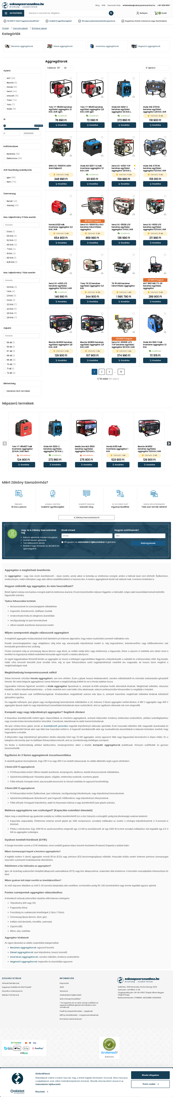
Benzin (12, 201)
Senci (12, 91)
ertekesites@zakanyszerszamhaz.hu (139, 5)
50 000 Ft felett (14, 21)
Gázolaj (13, 205)
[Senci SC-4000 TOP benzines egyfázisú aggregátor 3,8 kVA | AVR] (124, 147)
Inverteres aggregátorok (24, 956)
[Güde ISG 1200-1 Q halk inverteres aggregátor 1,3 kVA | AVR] (92, 147)
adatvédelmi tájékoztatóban (91, 542)
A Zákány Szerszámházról (86, 517)
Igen (11, 177)
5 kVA (11, 231)
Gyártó (7, 70)
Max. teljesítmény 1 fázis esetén (19, 272)
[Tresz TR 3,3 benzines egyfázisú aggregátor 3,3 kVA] (92, 265)
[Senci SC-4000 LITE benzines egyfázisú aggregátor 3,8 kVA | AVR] (61, 265)
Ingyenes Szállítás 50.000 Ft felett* (16, 987)
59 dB (11, 346)
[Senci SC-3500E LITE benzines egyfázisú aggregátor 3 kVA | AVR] (124, 206)
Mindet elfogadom (150, 1075)
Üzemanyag (10, 193)
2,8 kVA (12, 317)
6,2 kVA (12, 240)
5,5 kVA (12, 236)
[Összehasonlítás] (70, 96)
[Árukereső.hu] (109, 1044)
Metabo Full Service (10, 995)
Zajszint (7, 328)
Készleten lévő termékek (18, 391)
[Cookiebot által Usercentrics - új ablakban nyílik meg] (17, 1092)
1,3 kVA (11, 295)
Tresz (12, 100)
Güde (11, 109)
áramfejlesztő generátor (56, 726)
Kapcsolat (64, 983)
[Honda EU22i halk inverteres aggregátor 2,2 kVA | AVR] (61, 206)
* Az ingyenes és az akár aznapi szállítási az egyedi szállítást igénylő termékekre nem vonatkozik (79, 1005)
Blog (97, 5)
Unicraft (13, 95)
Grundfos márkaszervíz (12, 991)
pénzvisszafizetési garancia (102, 21)
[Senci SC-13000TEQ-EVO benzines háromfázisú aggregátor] (92, 206)
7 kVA (11, 249)
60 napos (86, 21)
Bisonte (12, 82)
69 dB (11, 360)
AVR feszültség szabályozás (18, 170)
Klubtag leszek (148, 543)
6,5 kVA (12, 244)
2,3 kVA (12, 309)
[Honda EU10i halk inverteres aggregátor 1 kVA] (117, 428)
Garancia (64, 991)
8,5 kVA (11, 257)
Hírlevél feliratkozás (10, 983)
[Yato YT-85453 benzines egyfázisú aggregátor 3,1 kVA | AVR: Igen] (61, 88)
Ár (5, 119)
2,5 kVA (12, 313)
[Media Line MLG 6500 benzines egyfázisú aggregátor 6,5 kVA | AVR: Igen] (86, 428)
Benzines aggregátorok (23, 947)
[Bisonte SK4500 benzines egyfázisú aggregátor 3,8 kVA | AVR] (61, 324)
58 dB (11, 342)
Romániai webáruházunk (71, 1019)
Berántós (13, 154)
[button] (61, 125)
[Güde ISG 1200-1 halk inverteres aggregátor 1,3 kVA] (155, 324)
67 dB (11, 351)
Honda (12, 87)
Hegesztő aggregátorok (23, 961)
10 (121, 371)
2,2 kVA (12, 304)
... (115, 372)
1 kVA (11, 291)
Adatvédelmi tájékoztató (70, 995)
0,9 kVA (12, 287)
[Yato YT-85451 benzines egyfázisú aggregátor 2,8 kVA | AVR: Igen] (92, 88)
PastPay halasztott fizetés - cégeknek (76, 1011)
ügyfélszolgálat (65, 21)
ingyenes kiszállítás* (30, 21)
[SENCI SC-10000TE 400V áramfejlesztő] (61, 147)
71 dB (10, 368)
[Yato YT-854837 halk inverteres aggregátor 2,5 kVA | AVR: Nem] (23, 428)
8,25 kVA (12, 262)
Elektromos (14, 158)
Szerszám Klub (114, 5)
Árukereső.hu (109, 1057)
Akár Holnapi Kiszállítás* (70, 999)
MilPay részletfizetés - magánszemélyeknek (79, 1015)
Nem (11, 181)
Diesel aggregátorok (21, 952)
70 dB (11, 364)
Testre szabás (148, 1084)
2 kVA (11, 300)
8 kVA (11, 253)
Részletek (40, 1092)
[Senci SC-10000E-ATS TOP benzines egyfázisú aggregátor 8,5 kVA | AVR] (124, 324)
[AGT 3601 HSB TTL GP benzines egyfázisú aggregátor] (155, 265)
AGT (11, 78)
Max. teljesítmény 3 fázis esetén (20, 217)
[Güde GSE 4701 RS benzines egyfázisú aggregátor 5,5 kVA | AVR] (155, 147)
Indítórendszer (11, 146)
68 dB (11, 355)
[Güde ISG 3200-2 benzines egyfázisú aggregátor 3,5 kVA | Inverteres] (124, 88)
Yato (11, 104)
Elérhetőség (10, 383)
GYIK (103, 5)
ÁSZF (62, 987)
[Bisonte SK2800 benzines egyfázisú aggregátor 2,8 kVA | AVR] (92, 324)
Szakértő (53, 21)
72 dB (11, 373)
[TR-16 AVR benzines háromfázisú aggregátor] (124, 265)
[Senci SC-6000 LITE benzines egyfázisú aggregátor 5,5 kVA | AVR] (155, 206)
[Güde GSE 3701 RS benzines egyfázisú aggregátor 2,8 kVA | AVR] (155, 88)
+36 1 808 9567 (163, 5)
